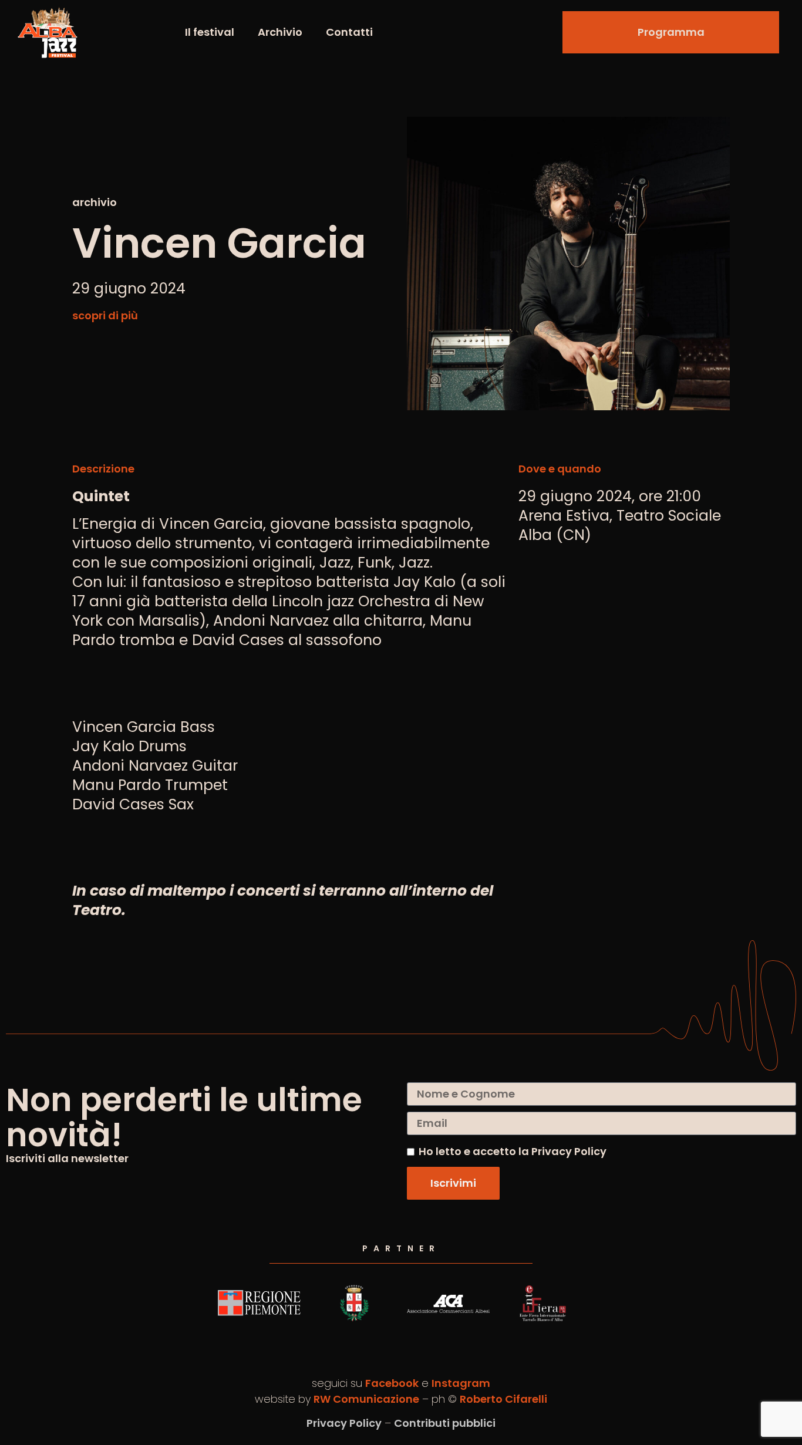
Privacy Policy (344, 1423)
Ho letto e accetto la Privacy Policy (512, 1151)
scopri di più (105, 315)
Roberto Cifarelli (503, 1399)
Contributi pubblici (445, 1423)
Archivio (280, 32)
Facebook (392, 1383)
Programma (671, 32)
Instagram (461, 1383)
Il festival (209, 32)
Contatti (349, 32)
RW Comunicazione (366, 1399)
